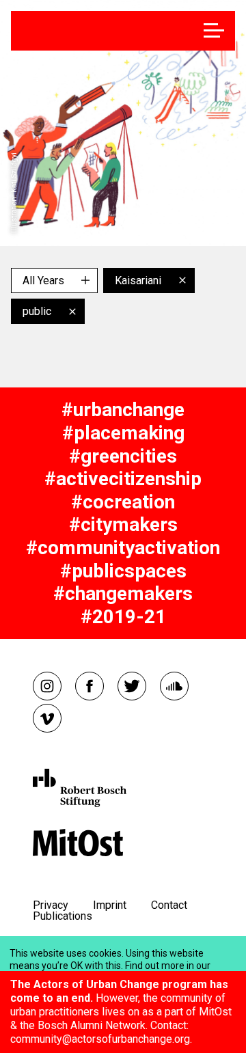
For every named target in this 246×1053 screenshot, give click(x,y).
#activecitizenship (123, 478)
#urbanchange (123, 409)
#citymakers (123, 524)
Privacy (50, 905)
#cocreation (123, 502)
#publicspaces (123, 571)
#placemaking (123, 433)
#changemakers (123, 593)
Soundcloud (174, 686)
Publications (62, 916)
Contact (169, 905)
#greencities (123, 456)
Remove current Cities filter (182, 280)
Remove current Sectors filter (72, 311)
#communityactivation (123, 547)
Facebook (89, 686)
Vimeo (47, 718)
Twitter (132, 686)
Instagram (47, 686)
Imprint (109, 905)
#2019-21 (123, 616)
